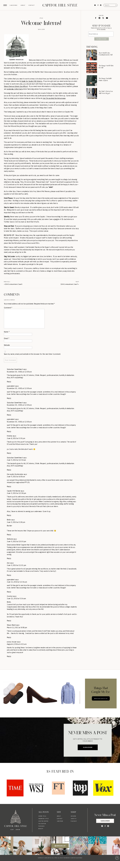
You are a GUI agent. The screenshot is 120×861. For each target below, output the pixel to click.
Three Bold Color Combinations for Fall (105, 54)
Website (7, 345)
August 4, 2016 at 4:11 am (16, 644)
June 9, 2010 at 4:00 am (16, 477)
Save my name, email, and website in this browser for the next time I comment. (32, 354)
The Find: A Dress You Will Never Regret (106, 92)
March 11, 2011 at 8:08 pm (17, 628)
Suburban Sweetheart (15, 369)
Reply (9, 382)
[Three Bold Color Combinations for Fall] (91, 55)
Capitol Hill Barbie (13, 491)
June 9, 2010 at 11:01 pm (16, 565)
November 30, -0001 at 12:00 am (19, 372)
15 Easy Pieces (56, 84)
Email (6, 339)
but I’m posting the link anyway (54, 98)
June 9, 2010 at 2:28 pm (16, 522)
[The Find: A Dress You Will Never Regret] (91, 93)
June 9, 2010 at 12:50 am (16, 460)
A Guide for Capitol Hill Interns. (31, 81)
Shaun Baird (11, 625)
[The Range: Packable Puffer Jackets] (91, 80)
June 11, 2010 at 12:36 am (17, 582)
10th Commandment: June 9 (69, 284)
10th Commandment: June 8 (13, 284)
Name (6, 332)
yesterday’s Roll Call (14, 89)
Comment (8, 308)
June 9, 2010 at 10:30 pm (16, 542)
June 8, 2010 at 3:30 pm (16, 438)
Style (41, 18)
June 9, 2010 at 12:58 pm (16, 493)
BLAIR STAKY (78, 857)
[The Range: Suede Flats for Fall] (91, 67)
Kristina (9, 436)
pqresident (11, 386)
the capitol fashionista (15, 474)
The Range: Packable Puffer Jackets (105, 79)
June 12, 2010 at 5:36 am (16, 599)
